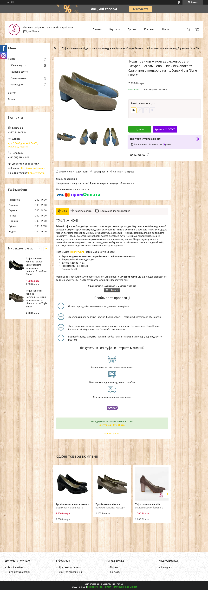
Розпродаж (17, 84)
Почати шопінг (112, 433)
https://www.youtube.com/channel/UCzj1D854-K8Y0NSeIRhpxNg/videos (37, 173)
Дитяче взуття (18, 78)
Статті (11, 99)
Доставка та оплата (70, 567)
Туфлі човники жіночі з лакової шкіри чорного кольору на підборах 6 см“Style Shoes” (72, 507)
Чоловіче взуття (19, 71)
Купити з (159, 129)
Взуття (113, 29)
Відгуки (12, 92)
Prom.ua (119, 584)
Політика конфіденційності (125, 587)
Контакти (149, 29)
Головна (97, 29)
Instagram (166, 567)
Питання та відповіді (19, 572)
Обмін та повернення (70, 572)
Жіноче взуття (18, 65)
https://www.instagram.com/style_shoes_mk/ (33, 168)
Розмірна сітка (15, 567)
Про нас (132, 29)
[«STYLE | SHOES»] (14, 29)
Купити (140, 129)
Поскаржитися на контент (99, 587)
